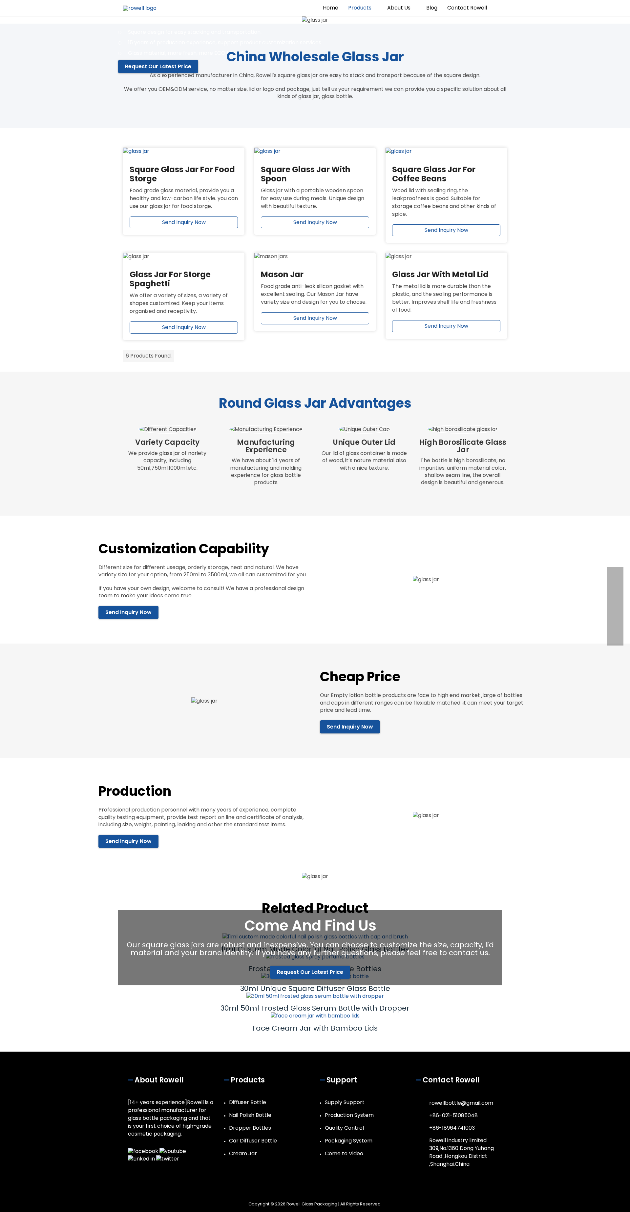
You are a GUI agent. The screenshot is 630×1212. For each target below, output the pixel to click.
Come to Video (344, 1153)
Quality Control (344, 1128)
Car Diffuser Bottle (253, 1140)
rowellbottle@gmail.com (461, 1103)
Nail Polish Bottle (250, 1115)
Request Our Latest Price (310, 972)
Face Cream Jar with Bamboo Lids (315, 1028)
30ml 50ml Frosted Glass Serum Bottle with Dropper (315, 1008)
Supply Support (345, 1102)
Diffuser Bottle (247, 1102)
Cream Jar (243, 1153)
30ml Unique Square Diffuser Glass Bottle (315, 988)
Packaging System (348, 1140)
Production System (349, 1115)
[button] (499, 8)
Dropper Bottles (250, 1128)
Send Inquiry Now (184, 222)
